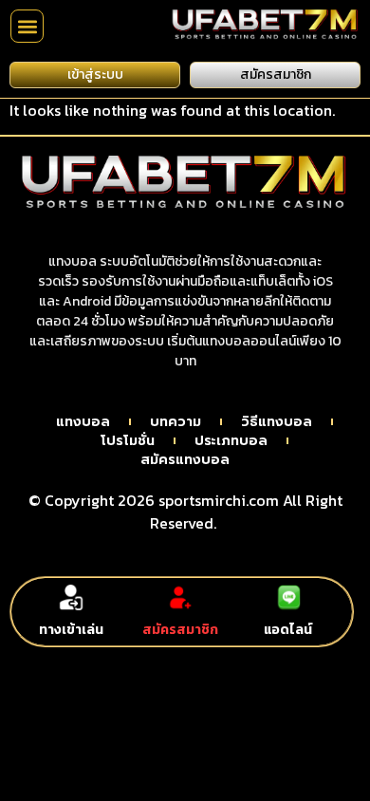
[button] (27, 26)
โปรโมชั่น (128, 441)
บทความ (175, 422)
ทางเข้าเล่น (71, 630)
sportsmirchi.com (218, 500)
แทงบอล (83, 422)
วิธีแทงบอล (276, 422)
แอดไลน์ (288, 630)
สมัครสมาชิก (180, 630)
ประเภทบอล (231, 441)
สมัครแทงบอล (185, 460)
